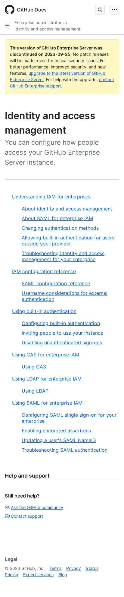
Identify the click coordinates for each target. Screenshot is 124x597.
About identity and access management (67, 209)
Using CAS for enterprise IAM (45, 355)
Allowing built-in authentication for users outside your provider (68, 241)
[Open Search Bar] (100, 9)
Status (92, 568)
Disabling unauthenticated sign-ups (62, 343)
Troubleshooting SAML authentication (64, 450)
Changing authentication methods (60, 228)
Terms (55, 568)
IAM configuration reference (44, 271)
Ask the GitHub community (37, 507)
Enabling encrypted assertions (56, 431)
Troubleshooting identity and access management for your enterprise (63, 256)
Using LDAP (35, 391)
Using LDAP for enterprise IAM (47, 379)
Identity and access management (47, 28)
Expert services (38, 574)
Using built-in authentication (44, 311)
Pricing (11, 574)
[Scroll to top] (111, 584)
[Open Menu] (114, 9)
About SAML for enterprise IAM (57, 218)
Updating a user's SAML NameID (59, 440)
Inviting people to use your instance (62, 333)
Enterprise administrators (39, 22)
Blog (62, 574)
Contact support (27, 516)
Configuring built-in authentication (61, 323)
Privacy (73, 568)
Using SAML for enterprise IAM (47, 403)
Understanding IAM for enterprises (51, 197)
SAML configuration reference (56, 283)
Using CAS (34, 367)
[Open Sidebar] (7, 25)
